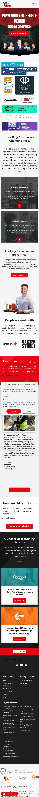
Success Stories (7, 691)
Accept (13, 411)
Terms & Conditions (26, 680)
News (4, 697)
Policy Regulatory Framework (8, 745)
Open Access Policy (25, 730)
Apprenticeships (8, 683)
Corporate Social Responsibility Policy (9, 724)
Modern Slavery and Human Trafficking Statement (26, 726)
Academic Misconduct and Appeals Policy (11, 707)
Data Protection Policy (9, 732)
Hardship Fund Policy (26, 716)
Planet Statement (8, 741)
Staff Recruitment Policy (10, 756)
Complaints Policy (8, 720)
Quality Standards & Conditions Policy (9, 750)
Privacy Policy (24, 683)
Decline (29, 411)
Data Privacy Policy (25, 706)
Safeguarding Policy (9, 753)
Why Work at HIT (8, 689)
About (5, 680)
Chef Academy (7, 686)
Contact (5, 694)
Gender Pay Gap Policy (26, 714)
